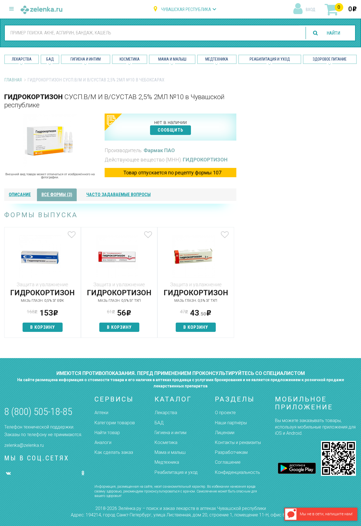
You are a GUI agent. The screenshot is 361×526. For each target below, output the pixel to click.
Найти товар (107, 432)
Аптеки (101, 412)
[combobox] (152, 32)
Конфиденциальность (237, 472)
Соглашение (228, 462)
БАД (50, 59)
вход (310, 9)
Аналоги (102, 442)
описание (20, 194)
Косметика (130, 59)
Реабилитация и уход (270, 59)
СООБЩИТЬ (170, 130)
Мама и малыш (172, 59)
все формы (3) (56, 194)
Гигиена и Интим (86, 59)
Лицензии (224, 432)
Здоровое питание (330, 59)
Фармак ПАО (159, 150)
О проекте (225, 412)
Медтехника (216, 59)
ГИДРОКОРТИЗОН (205, 160)
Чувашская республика (186, 9)
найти (333, 33)
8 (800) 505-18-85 (38, 412)
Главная (13, 80)
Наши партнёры (231, 422)
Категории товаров (114, 422)
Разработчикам (231, 452)
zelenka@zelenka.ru (24, 445)
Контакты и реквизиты (238, 442)
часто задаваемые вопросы (118, 194)
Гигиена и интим (170, 432)
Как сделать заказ (113, 452)
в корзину (42, 327)
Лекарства (22, 59)
